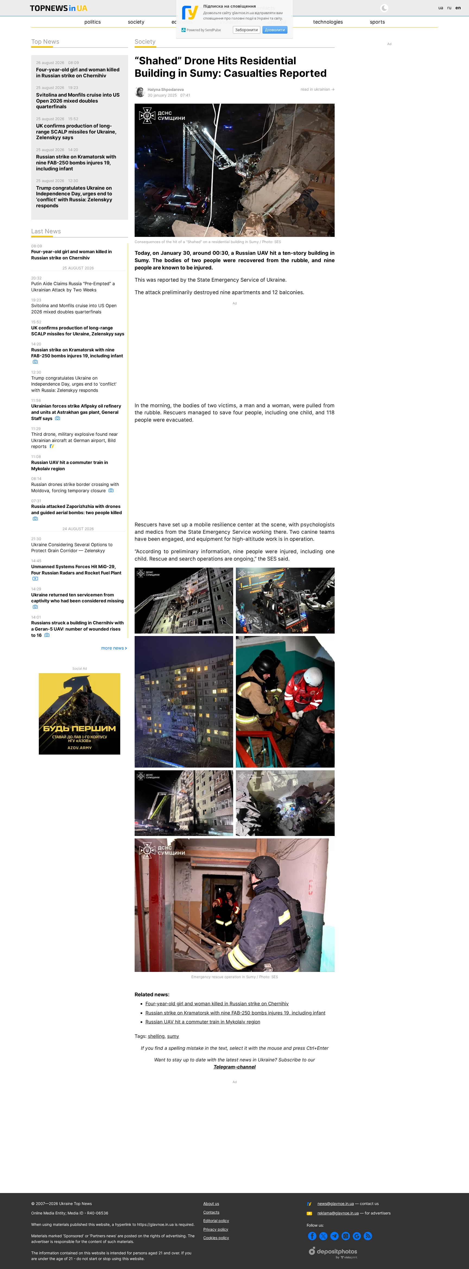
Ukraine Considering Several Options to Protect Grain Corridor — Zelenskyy (72, 544)
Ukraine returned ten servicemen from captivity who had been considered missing (77, 595)
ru (449, 7)
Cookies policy (216, 1237)
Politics (92, 22)
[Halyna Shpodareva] (140, 95)
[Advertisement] (235, 351)
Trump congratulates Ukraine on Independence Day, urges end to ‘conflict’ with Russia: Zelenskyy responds (73, 381)
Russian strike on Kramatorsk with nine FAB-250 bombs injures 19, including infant (235, 1013)
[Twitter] (323, 1236)
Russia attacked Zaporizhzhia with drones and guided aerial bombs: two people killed (76, 506)
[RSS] (368, 1236)
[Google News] (357, 1236)
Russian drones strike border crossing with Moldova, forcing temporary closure (75, 484)
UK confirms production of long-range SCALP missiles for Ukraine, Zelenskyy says (77, 328)
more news (112, 648)
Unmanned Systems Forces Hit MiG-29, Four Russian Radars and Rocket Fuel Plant (76, 566)
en (458, 7)
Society (136, 22)
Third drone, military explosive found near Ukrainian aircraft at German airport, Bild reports (74, 437)
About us (211, 1203)
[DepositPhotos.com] (333, 1253)
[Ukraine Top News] (58, 9)
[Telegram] (334, 1236)
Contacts (211, 1212)
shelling (156, 1036)
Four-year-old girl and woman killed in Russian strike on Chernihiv (217, 1003)
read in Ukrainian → (318, 89)
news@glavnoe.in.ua (336, 1203)
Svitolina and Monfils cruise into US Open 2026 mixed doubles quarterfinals (73, 306)
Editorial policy (216, 1220)
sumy (173, 1036)
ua (440, 7)
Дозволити (275, 29)
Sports (377, 22)
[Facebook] (312, 1236)
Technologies (328, 22)
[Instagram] (345, 1236)
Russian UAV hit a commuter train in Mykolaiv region (202, 1022)
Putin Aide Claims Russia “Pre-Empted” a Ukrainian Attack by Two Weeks (73, 284)
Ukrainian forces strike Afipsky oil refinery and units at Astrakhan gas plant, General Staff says (76, 409)
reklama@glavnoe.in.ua (338, 1213)
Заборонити (246, 29)
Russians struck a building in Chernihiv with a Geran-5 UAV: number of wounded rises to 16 (77, 626)
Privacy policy (215, 1229)
